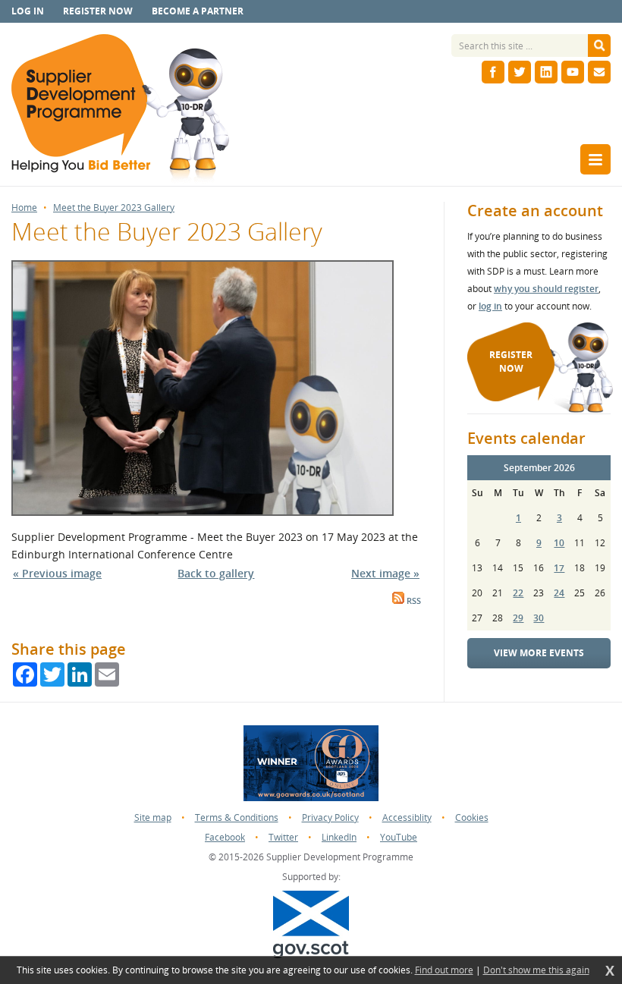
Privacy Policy (330, 817)
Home (24, 208)
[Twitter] (519, 72)
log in (490, 306)
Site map (152, 817)
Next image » (385, 573)
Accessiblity (407, 817)
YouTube (398, 837)
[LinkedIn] (546, 72)
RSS (412, 601)
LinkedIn (339, 837)
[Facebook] (493, 72)
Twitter (283, 837)
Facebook (225, 837)
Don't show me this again (536, 970)
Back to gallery (215, 573)
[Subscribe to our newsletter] (599, 72)
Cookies (471, 817)
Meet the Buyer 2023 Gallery (113, 208)
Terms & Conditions (236, 817)
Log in (27, 11)
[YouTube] (572, 72)
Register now (98, 11)
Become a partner (197, 11)
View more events (539, 652)
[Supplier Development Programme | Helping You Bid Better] (120, 110)
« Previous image (57, 573)
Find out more (444, 970)
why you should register (546, 288)
